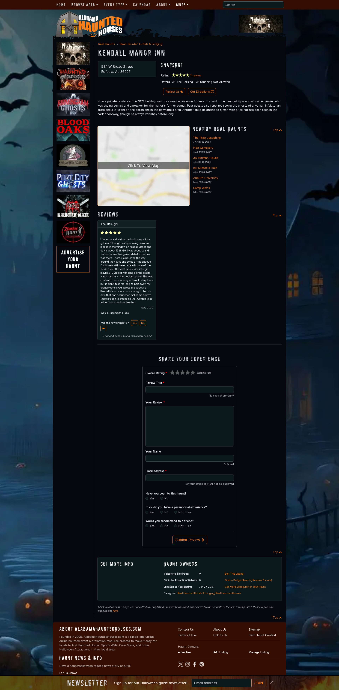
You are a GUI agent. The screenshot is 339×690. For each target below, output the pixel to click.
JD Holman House (205, 158)
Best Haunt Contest (262, 635)
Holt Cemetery (203, 147)
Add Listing (220, 652)
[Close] (272, 682)
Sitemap (254, 629)
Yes (135, 323)
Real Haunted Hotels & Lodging (141, 44)
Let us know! (68, 673)
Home (61, 4)
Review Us (172, 91)
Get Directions (200, 91)
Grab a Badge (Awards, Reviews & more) (248, 580)
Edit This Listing (234, 573)
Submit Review (188, 540)
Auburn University (205, 178)
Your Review (155, 402)
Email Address (156, 471)
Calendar (142, 4)
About (162, 4)
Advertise (184, 652)
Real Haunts (106, 44)
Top (276, 130)
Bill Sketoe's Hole (205, 168)
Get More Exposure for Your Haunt (245, 586)
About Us (219, 629)
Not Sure (184, 512)
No (143, 323)
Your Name (153, 451)
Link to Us (220, 635)
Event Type (114, 4)
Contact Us (186, 629)
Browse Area (83, 4)
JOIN (258, 683)
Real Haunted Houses (228, 593)
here (115, 610)
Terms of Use (187, 635)
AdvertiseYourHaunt (73, 259)
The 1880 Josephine (207, 137)
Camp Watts (201, 188)
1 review (195, 75)
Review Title (154, 383)
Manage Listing (259, 652)
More (180, 4)
